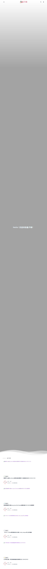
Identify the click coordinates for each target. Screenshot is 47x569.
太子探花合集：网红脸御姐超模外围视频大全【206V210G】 (16, 559)
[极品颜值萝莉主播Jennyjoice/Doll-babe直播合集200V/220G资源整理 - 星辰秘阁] (23, 494)
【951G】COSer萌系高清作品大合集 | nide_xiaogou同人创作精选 (18, 532)
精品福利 (6, 476)
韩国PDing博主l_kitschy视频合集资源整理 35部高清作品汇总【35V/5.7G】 (20, 478)
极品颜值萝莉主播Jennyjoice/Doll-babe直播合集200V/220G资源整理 (19, 505)
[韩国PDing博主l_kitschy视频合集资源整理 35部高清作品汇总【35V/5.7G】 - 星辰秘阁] (23, 467)
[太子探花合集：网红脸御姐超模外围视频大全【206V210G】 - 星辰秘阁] (23, 549)
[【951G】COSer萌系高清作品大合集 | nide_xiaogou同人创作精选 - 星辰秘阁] (23, 521)
